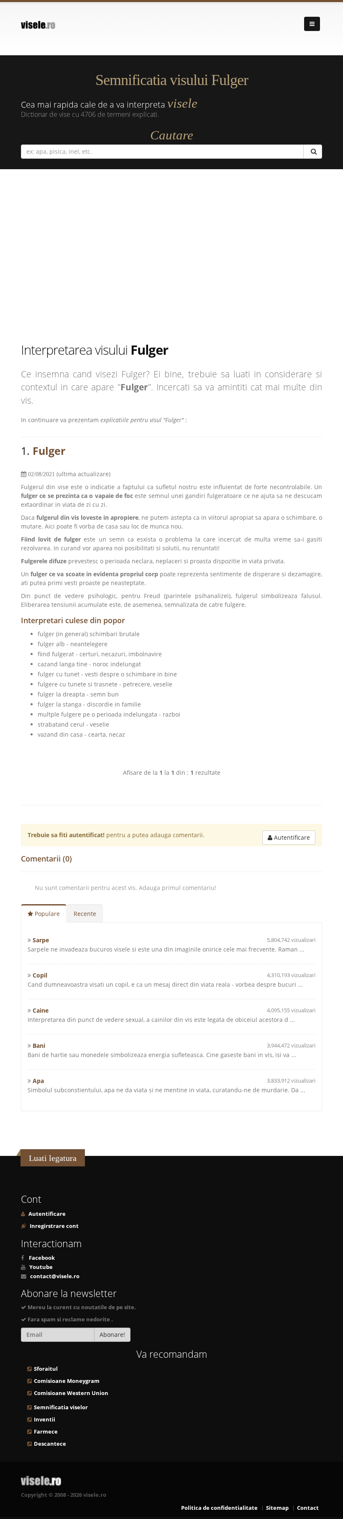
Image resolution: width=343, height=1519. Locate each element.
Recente (85, 914)
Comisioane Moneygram (67, 1381)
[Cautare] (312, 151)
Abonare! (112, 1334)
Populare (46, 914)
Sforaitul (46, 1368)
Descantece (50, 1443)
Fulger (49, 451)
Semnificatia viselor (61, 1407)
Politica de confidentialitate (219, 1507)
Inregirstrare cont (53, 1226)
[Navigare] (312, 24)
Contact (308, 1507)
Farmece (46, 1431)
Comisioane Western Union (71, 1393)
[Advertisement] (178, 257)
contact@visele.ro (54, 1276)
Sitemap (277, 1507)
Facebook (42, 1257)
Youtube (41, 1267)
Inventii (44, 1419)
